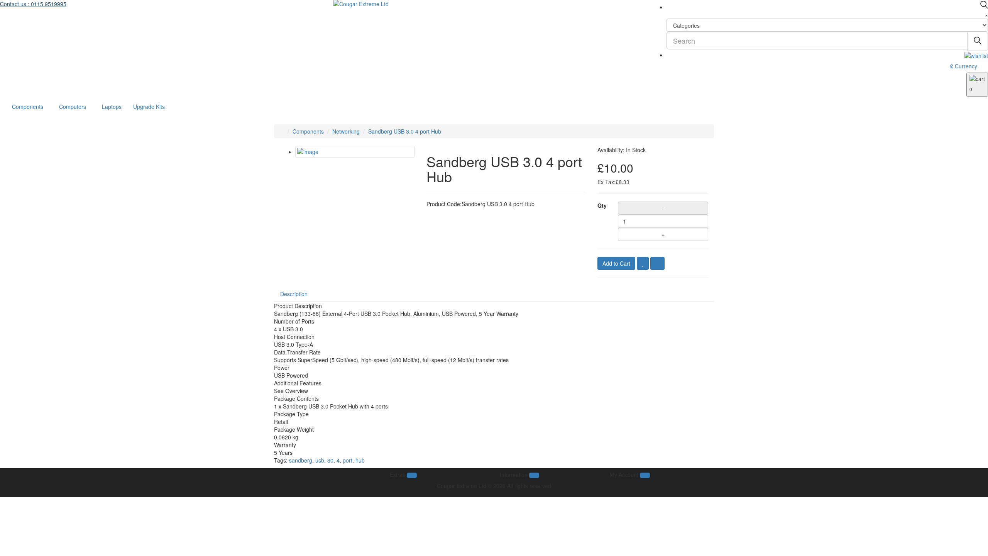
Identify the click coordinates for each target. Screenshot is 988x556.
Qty (601, 205)
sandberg (300, 460)
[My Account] (976, 55)
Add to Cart (616, 263)
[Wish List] (643, 263)
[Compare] (657, 263)
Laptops (112, 106)
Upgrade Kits (149, 106)
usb (319, 460)
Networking (346, 131)
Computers (72, 106)
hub (360, 460)
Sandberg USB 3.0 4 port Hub (404, 131)
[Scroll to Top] (494, 493)
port (347, 460)
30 (330, 460)
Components (27, 106)
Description (294, 294)
